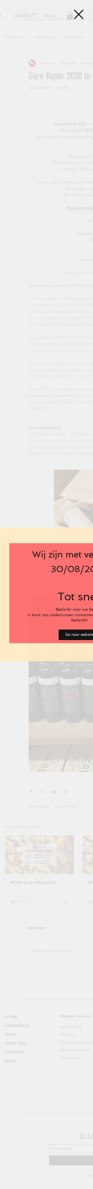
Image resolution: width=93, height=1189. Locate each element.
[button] (78, 14)
